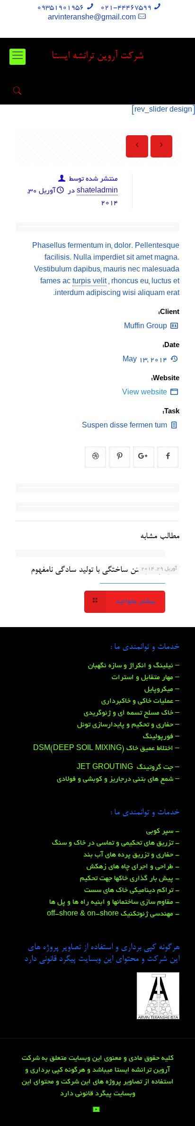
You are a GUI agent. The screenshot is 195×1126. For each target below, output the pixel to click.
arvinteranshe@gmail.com (92, 18)
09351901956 (60, 7)
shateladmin (97, 191)
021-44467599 (125, 7)
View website (144, 393)
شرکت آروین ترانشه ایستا (97, 56)
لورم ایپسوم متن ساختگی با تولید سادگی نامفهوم (105, 570)
